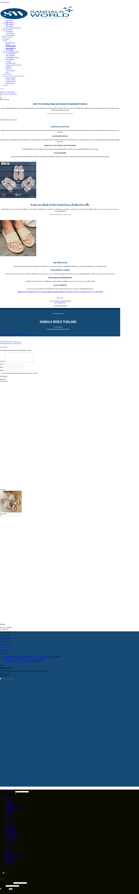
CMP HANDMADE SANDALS (12, 52)
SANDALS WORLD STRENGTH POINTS (14, 76)
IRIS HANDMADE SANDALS (12, 57)
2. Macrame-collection (5, 638)
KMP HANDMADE (10, 59)
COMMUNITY (9, 67)
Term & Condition (7, 790)
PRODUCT (6, 819)
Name (1, 364)
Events (7, 72)
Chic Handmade (9, 30)
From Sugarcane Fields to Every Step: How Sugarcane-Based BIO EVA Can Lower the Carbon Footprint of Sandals (28, 656)
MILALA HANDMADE (10, 46)
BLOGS (5, 41)
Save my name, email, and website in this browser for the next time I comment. (20, 373)
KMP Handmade (9, 26)
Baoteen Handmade (10, 35)
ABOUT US (6, 17)
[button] (4, 28)
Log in (10, 889)
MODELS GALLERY (10, 83)
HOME (4, 15)
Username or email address (6, 883)
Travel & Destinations (10, 70)
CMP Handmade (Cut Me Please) (13, 28)
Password (2, 886)
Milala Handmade (9, 22)
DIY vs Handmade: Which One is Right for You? (10, 342)
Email (1, 367)
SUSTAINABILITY (7, 74)
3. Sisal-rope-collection (5, 641)
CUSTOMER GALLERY (11, 81)
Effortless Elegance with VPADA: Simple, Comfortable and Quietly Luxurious (20, 660)
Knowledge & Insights (11, 63)
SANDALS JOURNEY (10, 78)
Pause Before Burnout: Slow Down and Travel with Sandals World (17, 662)
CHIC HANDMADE (10, 50)
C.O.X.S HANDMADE (10, 54)
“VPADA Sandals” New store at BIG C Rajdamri (10, 343)
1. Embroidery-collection (5, 635)
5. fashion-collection (4, 647)
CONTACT (6, 85)
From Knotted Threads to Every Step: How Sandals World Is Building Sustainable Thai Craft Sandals (25, 658)
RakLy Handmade (10, 24)
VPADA (7, 44)
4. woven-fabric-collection (6, 644)
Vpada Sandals (9, 20)
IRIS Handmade (9, 31)
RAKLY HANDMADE (10, 55)
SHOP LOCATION (7, 37)
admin (13, 92)
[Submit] (3, 25)
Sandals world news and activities (13, 65)
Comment (2, 361)
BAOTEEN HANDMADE (11, 48)
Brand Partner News (10, 823)
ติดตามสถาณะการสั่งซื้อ (9, 791)
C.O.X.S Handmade (10, 33)
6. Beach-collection (4, 650)
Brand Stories (9, 68)
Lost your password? (4, 892)
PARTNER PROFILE (8, 18)
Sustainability (9, 61)
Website (2, 370)
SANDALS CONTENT (10, 80)
